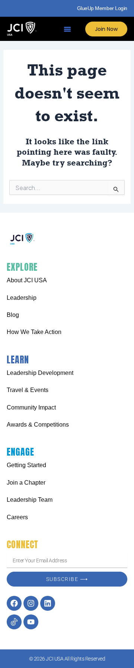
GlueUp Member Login (102, 8)
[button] (67, 29)
